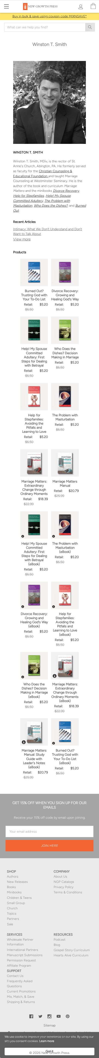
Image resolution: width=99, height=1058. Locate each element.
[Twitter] (40, 1016)
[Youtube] (59, 1016)
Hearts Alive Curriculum (71, 955)
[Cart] (93, 6)
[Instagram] (49, 1016)
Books (11, 887)
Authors (12, 877)
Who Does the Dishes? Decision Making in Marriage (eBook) (34, 690)
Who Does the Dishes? (50, 205)
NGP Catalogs (64, 882)
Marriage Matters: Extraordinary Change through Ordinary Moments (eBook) (65, 692)
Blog (57, 945)
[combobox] (49, 27)
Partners (13, 919)
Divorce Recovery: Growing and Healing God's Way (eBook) (34, 620)
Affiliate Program (19, 966)
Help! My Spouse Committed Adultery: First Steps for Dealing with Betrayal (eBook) (34, 553)
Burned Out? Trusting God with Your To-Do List (34, 295)
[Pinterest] (68, 1016)
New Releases (17, 882)
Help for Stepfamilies (28, 196)
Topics (11, 914)
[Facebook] (31, 1016)
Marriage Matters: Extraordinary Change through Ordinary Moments (34, 487)
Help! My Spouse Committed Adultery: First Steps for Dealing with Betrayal (34, 357)
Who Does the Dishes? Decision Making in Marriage (65, 353)
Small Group (16, 903)
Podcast (59, 940)
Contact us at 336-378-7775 (61, 1043)
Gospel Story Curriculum (72, 950)
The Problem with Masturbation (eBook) (65, 547)
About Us (60, 877)
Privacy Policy (63, 887)
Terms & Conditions (68, 892)
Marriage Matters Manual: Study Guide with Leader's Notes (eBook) (34, 758)
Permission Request (21, 960)
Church (12, 908)
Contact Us (15, 976)
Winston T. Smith (49, 239)
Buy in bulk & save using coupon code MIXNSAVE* (49, 16)
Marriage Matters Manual (64, 483)
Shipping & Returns (21, 1002)
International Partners (22, 950)
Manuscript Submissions (25, 955)
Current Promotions (21, 991)
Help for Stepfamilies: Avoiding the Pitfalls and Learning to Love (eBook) (65, 624)
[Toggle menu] (6, 6)
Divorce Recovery (66, 191)
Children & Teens (19, 898)
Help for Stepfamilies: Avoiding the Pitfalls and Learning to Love (34, 423)
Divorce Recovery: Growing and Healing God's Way (65, 295)
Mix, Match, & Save (20, 997)
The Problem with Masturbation (65, 417)
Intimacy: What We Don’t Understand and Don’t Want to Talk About (47, 231)
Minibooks (14, 892)
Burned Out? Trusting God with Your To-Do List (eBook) (65, 756)
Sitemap (49, 1025)
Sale (10, 924)
